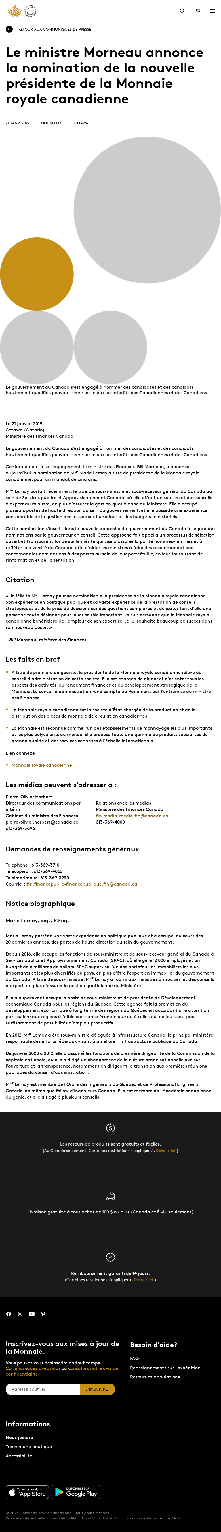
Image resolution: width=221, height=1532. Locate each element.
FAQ (134, 1358)
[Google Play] (76, 1492)
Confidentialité (63, 1518)
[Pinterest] (43, 1314)
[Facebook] (9, 1314)
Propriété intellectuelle (25, 1518)
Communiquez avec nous (33, 1368)
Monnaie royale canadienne (42, 765)
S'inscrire (96, 1389)
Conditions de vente (144, 1518)
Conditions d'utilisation (102, 1518)
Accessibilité (19, 1456)
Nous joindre (19, 1437)
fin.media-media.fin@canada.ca (132, 815)
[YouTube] (32, 1314)
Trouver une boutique (29, 1446)
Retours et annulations (155, 1377)
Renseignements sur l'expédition (165, 1367)
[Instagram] (20, 1314)
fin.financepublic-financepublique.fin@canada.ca (81, 884)
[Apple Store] (27, 1492)
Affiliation (176, 1518)
